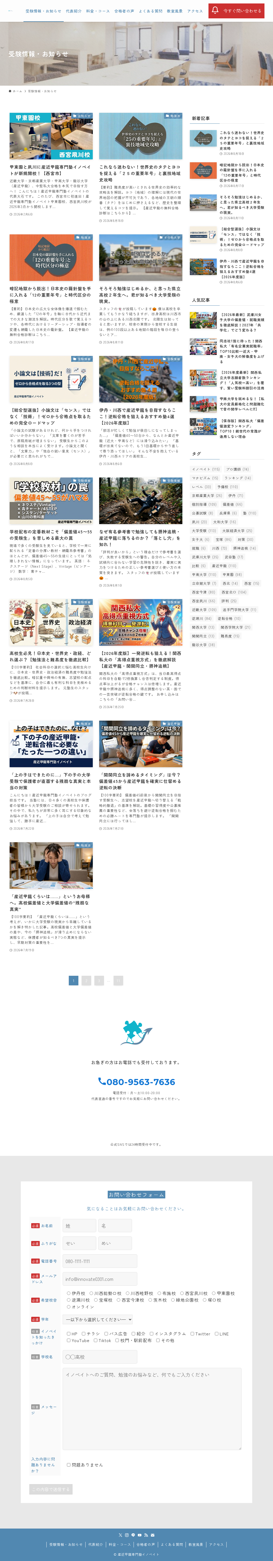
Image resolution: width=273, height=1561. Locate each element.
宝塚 (224, 539)
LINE (60, 1131)
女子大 (201, 539)
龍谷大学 (203, 644)
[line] (133, 1535)
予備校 (227, 486)
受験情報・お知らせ (66, 1544)
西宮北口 (234, 592)
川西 (219, 548)
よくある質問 (172, 1544)
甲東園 (232, 574)
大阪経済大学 (237, 530)
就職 (199, 548)
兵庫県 (228, 513)
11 (118, 980)
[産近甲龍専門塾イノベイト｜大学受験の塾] (11, 11)
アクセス (216, 1544)
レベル (201, 486)
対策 (246, 539)
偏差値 (233, 504)
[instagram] (127, 1535)
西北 (230, 583)
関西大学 (203, 627)
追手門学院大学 (239, 609)
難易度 (230, 635)
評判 (229, 600)
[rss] (146, 1535)
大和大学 (224, 521)
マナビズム (205, 477)
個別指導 (204, 504)
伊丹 (235, 495)
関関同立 (203, 635)
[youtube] (139, 1535)
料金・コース (120, 1544)
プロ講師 (237, 469)
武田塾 (234, 556)
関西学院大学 (236, 627)
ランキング (237, 477)
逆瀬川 (202, 618)
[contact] (152, 1535)
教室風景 (195, 1544)
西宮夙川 (203, 600)
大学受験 (204, 530)
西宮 (251, 583)
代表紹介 (95, 1544)
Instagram (213, 1131)
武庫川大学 (205, 556)
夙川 (199, 521)
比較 (199, 565)
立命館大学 (204, 583)
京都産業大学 (207, 495)
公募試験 (202, 513)
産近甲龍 (224, 565)
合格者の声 (145, 1544)
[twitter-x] (120, 1535)
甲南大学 (204, 574)
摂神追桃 (244, 548)
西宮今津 (203, 592)
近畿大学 (204, 609)
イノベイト (206, 469)
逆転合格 (229, 618)
